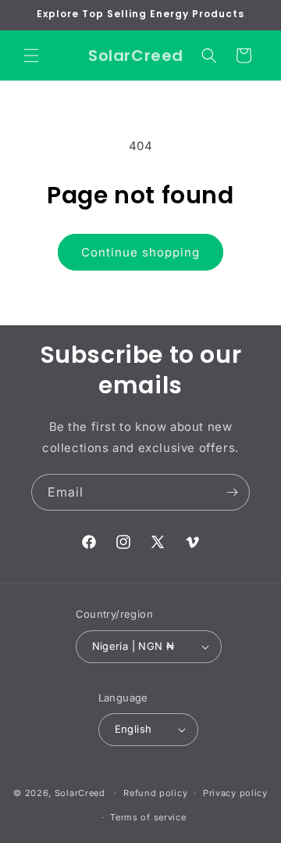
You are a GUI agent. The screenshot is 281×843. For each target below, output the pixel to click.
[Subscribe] (232, 492)
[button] (31, 55)
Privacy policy (235, 792)
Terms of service (148, 817)
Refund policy (155, 792)
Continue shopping (140, 252)
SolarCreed (80, 792)
